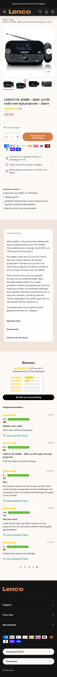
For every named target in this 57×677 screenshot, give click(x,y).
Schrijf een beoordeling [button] (28, 397)
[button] (53, 12)
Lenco (11, 670)
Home (5, 20)
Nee (11, 20)
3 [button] (29, 566)
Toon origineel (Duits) (17, 435)
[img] (9, 415)
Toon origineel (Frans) (17, 500)
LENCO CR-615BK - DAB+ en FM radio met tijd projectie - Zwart (27, 22)
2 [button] (25, 566)
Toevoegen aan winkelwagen (38, 136)
